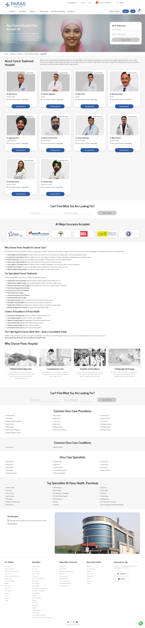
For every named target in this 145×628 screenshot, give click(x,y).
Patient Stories (8, 586)
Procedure (20, 54)
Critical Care (104, 487)
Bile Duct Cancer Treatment (13, 430)
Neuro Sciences (10, 493)
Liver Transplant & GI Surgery (108, 502)
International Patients (58, 11)
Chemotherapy (10, 427)
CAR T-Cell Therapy (106, 430)
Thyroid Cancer (105, 415)
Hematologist (9, 470)
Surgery (6, 600)
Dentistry (55, 502)
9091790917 (108, 2)
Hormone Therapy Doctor (60, 470)
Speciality (22, 11)
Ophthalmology (105, 499)
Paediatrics (103, 493)
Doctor (6, 595)
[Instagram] (73, 622)
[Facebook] (68, 622)
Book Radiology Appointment (11, 571)
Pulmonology (104, 490)
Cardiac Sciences (10, 487)
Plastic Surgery (57, 490)
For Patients (9, 562)
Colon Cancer (104, 421)
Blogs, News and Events (68, 562)
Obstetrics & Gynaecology (13, 502)
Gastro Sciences (10, 496)
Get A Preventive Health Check (12, 576)
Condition (7, 598)
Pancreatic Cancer (105, 418)
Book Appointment (20, 106)
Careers (88, 581)
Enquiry (88, 583)
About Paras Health (94, 562)
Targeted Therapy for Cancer (13, 433)
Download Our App (121, 562)
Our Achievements (91, 569)
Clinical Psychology (36, 598)
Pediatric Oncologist (11, 473)
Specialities (36, 562)
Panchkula (12, 54)
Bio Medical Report (63, 578)
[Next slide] (139, 365)
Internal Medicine (57, 499)
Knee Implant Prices (64, 576)
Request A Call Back (115, 11)
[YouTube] (77, 622)
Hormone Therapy (105, 427)
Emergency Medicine (37, 610)
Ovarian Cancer (10, 424)
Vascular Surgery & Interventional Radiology (112, 505)
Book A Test (7, 574)
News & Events (62, 569)
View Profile (25, 99)
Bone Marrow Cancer (106, 424)
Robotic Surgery (8, 578)
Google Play (123, 574)
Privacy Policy (90, 576)
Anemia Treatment (58, 447)
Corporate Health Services (65, 583)
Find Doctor (7, 566)
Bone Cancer (9, 418)
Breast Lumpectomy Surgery (13, 421)
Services (32, 11)
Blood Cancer (56, 418)
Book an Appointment (10, 569)
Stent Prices (62, 574)
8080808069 (73, 3)
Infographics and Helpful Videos (66, 571)
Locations (12, 11)
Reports (126, 11)
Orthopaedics (9, 499)
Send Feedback (8, 591)
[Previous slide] (5, 365)
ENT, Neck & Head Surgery (60, 496)
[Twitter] (71, 622)
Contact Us (71, 11)
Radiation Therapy (58, 427)
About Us (83, 3)
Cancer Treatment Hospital (32, 54)
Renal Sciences (10, 505)
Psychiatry (56, 505)
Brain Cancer (56, 424)
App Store (122, 579)
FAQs (88, 578)
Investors (89, 571)
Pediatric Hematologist (59, 473)
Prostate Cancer (10, 415)
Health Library (44, 11)
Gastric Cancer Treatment (60, 430)
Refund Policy (90, 574)
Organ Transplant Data (64, 581)
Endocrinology (104, 496)
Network (7, 583)
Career (89, 3)
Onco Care (8, 490)
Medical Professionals (64, 586)
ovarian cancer (104, 464)
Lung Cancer (56, 421)
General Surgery (57, 487)
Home (6, 54)
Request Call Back (125, 40)
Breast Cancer (57, 415)
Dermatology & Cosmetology (60, 493)
